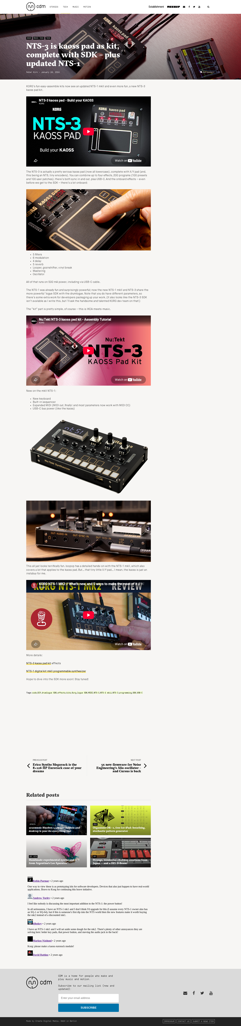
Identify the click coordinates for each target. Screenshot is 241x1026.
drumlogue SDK (49, 692)
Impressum (169, 1021)
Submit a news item (203, 1021)
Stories (54, 6)
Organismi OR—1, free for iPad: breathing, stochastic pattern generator (119, 829)
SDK (134, 692)
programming (125, 692)
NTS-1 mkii (106, 692)
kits (68, 692)
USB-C (140, 692)
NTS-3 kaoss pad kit (38, 663)
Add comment (208, 72)
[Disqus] (88, 916)
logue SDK (82, 692)
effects (62, 692)
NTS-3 (115, 692)
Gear (29, 38)
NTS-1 (97, 692)
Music (76, 6)
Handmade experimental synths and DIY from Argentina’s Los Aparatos (54, 861)
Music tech (38, 38)
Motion (87, 6)
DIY (39, 692)
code (34, 692)
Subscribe (89, 1007)
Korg (74, 692)
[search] (208, 6)
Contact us (183, 1021)
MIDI (90, 692)
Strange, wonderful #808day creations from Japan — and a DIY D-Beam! (120, 861)
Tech (65, 6)
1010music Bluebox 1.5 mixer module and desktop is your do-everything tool (54, 829)
